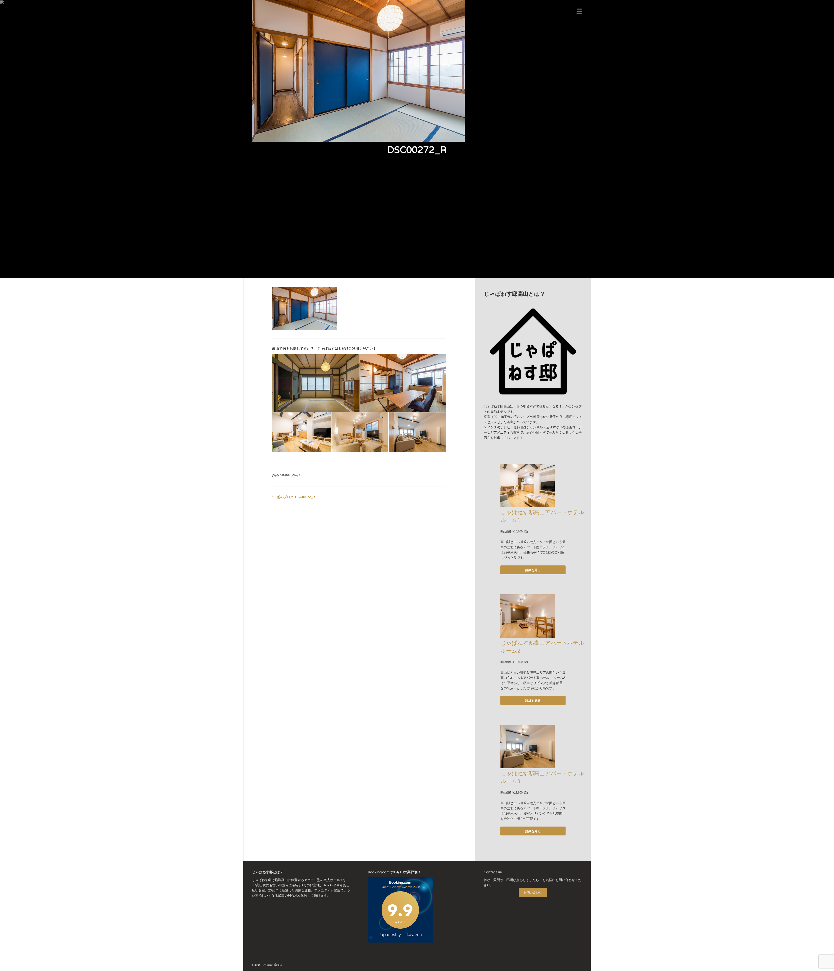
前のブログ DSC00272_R (295, 497)
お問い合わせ (533, 892)
